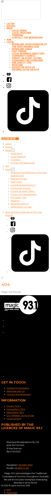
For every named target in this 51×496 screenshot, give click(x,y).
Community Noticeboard (27, 60)
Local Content (14, 418)
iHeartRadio (12, 493)
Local (10, 42)
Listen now (8, 138)
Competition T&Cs (16, 409)
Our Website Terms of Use (20, 415)
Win (9, 39)
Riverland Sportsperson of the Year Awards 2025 (29, 45)
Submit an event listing (27, 58)
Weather (17, 65)
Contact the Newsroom (27, 37)
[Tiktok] (28, 131)
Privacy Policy (14, 406)
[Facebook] (9, 81)
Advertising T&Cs (15, 412)
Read (10, 28)
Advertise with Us (23, 67)
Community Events (23, 56)
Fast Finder (19, 51)
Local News (19, 30)
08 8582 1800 (25, 465)
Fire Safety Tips (22, 62)
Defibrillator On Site (25, 69)
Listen (10, 23)
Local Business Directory (28, 53)
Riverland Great (22, 49)
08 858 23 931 (21, 468)
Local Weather (21, 33)
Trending (17, 35)
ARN (9, 490)
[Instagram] (9, 87)
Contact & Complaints (18, 388)
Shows (11, 26)
